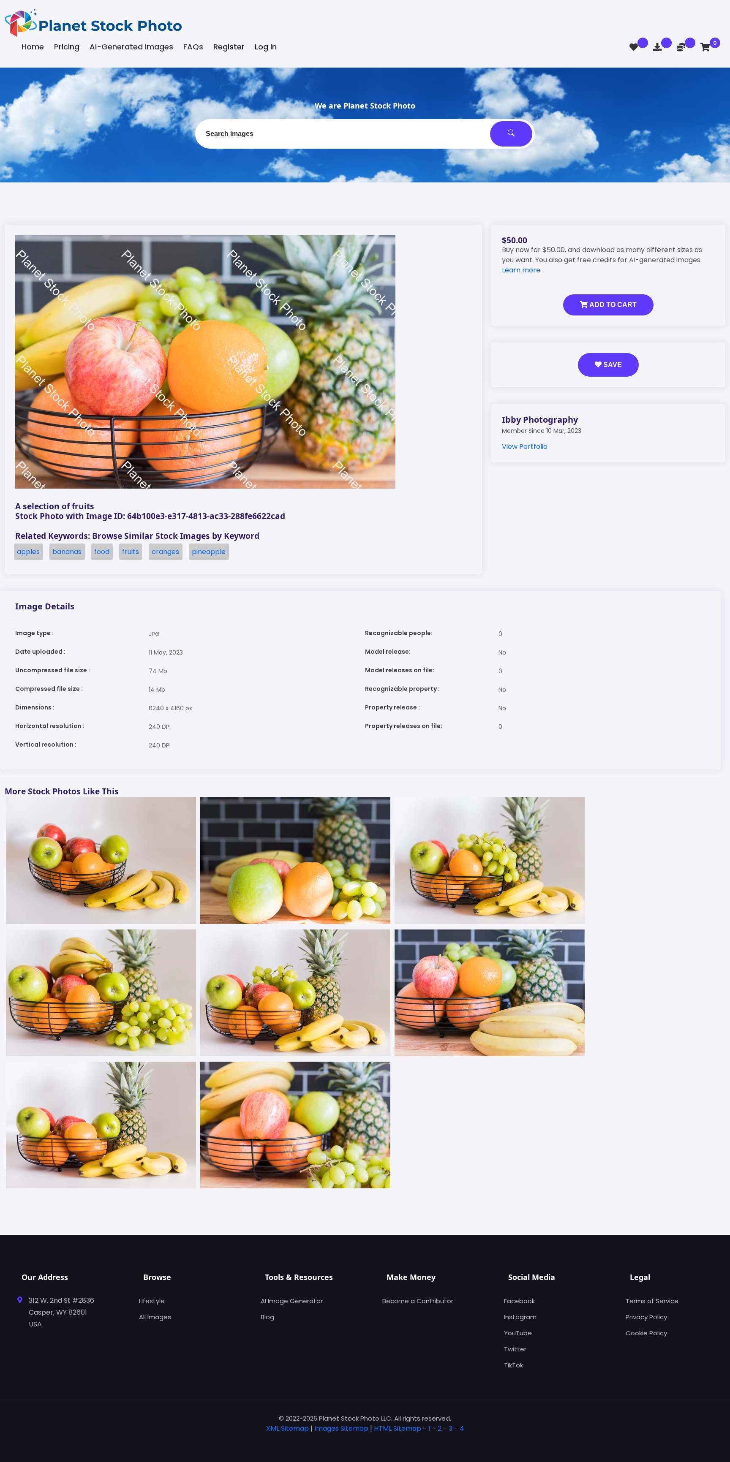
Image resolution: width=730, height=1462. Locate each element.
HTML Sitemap (397, 1428)
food (101, 552)
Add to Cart (612, 304)
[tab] (365, 1442)
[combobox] (365, 134)
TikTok (513, 1365)
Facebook (519, 1300)
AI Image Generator (292, 1300)
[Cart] (705, 47)
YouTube (518, 1333)
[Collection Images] (633, 47)
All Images (155, 1317)
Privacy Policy (646, 1317)
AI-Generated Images (131, 46)
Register (229, 46)
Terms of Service (652, 1300)
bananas (67, 552)
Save (612, 364)
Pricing (66, 46)
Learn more (521, 270)
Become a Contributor (417, 1300)
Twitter (515, 1349)
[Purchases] (657, 47)
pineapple (209, 552)
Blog (267, 1317)
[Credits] (681, 47)
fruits (130, 552)
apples (28, 552)
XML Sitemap (287, 1428)
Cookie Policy (646, 1333)
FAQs (193, 46)
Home (33, 46)
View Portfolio (525, 446)
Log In (266, 46)
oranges (165, 552)
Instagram (520, 1317)
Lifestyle (152, 1300)
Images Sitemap (341, 1428)
